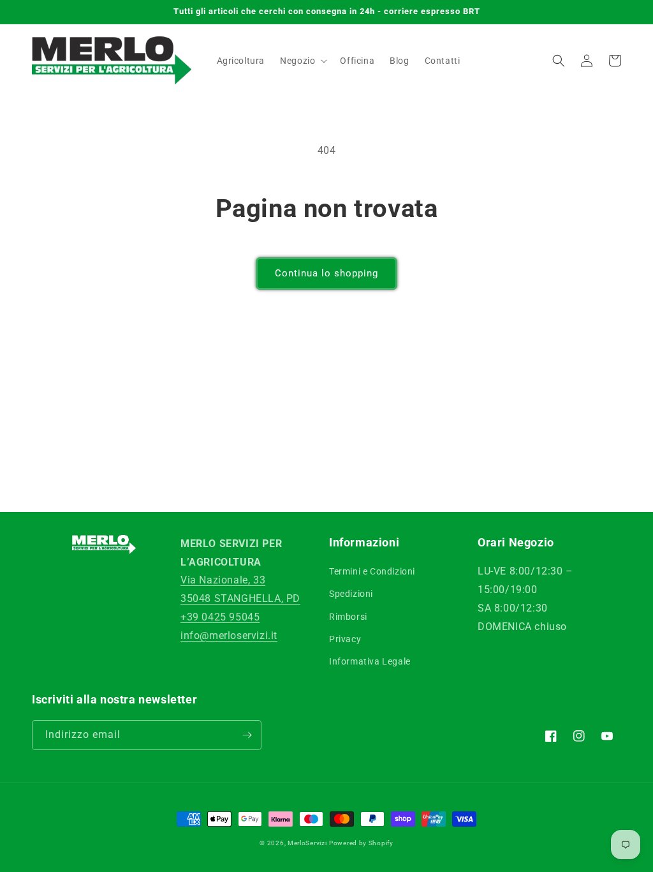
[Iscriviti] (247, 735)
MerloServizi (307, 842)
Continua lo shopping (326, 273)
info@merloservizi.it (228, 635)
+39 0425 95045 (220, 617)
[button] (302, 60)
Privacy (345, 639)
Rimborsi (348, 617)
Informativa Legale (370, 661)
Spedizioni (351, 594)
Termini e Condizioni (372, 571)
